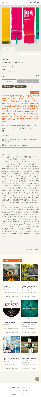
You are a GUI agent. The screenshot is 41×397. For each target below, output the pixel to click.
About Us (21, 387)
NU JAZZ (6, 364)
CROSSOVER (15, 329)
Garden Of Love (27, 360)
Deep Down (7, 324)
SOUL (28, 292)
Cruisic (5, 59)
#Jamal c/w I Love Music (11, 288)
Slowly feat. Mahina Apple (31, 286)
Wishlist (9, 81)
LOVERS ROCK (32, 329)
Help (28, 387)
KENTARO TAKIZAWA (30, 358)
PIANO (14, 292)
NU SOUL (11, 364)
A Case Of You (8, 360)
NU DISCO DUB (35, 292)
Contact (25, 390)
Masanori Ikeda (9, 322)
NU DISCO (25, 365)
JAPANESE (24, 329)
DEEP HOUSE (7, 329)
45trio (6, 286)
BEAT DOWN (32, 365)
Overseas (16, 390)
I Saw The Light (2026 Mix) (30, 324)
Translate (35, 92)
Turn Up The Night (27, 288)
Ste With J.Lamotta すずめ (13, 358)
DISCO (24, 292)
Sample (8, 296)
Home (13, 387)
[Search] (31, 3)
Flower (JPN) (7, 66)
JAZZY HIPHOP (7, 292)
